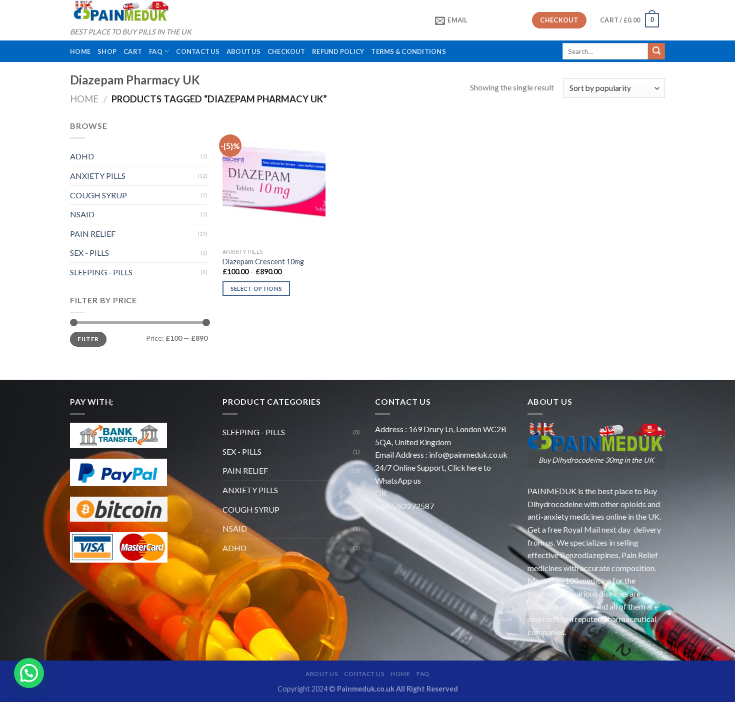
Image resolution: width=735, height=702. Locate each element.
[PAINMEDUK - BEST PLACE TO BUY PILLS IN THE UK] (120, 11)
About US (243, 51)
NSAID (82, 214)
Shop (107, 51)
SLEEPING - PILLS (101, 272)
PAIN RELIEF (93, 233)
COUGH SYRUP (98, 195)
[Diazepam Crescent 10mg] (274, 181)
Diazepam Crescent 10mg (263, 261)
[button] (29, 673)
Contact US (198, 51)
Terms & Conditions (408, 51)
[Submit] (656, 51)
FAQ (155, 51)
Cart (133, 51)
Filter (88, 339)
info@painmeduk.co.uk (468, 454)
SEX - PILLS (89, 252)
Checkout (286, 51)
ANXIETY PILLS (98, 175)
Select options (256, 288)
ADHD (82, 156)
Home (80, 51)
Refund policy (338, 51)
